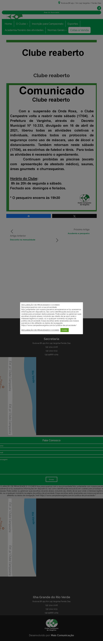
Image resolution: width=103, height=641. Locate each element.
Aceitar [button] (64, 330)
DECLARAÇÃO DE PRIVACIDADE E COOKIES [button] (40, 330)
